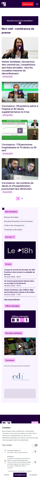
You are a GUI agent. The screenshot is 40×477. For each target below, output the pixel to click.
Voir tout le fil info (12, 299)
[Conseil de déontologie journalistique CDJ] (20, 377)
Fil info (8, 264)
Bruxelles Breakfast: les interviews (18, 221)
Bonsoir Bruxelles (11, 217)
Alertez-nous (28, 4)
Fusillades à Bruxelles (13, 229)
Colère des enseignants (14, 225)
